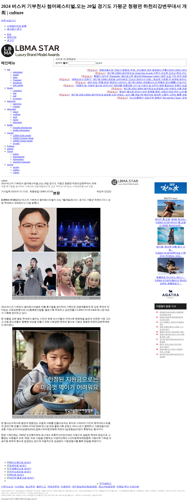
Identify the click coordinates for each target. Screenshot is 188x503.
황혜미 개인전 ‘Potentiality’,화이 (172, 332)
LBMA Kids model (22, 135)
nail (14, 96)
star (8, 69)
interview (11, 101)
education (11, 109)
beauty (10, 88)
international (18, 156)
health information (21, 130)
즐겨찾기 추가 (14, 29)
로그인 (10, 40)
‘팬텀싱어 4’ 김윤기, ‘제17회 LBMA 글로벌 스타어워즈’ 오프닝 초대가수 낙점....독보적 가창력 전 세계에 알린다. (123, 79)
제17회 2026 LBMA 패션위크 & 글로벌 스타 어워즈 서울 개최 (149, 88)
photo (15, 119)
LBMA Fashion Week (23, 138)
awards (16, 143)
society (10, 164)
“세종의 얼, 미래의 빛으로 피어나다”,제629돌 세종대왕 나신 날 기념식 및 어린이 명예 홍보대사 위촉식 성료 (125, 85)
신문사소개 (7, 486)
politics (16, 170)
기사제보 (19, 486)
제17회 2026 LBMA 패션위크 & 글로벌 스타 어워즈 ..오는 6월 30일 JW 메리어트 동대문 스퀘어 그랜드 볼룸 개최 (123, 94)
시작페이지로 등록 (16, 26)
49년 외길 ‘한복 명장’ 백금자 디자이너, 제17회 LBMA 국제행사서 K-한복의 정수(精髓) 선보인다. (131, 82)
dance (15, 112)
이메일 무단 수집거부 (128, 486)
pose (15, 117)
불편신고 (41, 486)
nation (16, 154)
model (16, 75)
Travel (10, 151)
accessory (17, 98)
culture (16, 172)
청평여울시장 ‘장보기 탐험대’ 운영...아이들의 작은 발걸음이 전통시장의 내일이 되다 (137, 70)
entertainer (18, 72)
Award (10, 133)
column (16, 106)
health (10, 125)
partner (10, 149)
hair (14, 93)
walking (16, 114)
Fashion (10, 146)
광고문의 (30, 486)
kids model (18, 85)
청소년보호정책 (107, 486)
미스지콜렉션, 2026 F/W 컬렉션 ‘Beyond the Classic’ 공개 (152, 98)
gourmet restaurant (21, 162)
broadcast (17, 82)
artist (15, 77)
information (18, 159)
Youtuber (17, 80)
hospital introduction (22, 127)
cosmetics (17, 90)
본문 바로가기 (8, 20)
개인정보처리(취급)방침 (84, 486)
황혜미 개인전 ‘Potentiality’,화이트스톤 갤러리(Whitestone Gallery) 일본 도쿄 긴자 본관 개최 (134, 76)
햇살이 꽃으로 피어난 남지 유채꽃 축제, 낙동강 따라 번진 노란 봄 (147, 91)
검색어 (61, 63)
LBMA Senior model (23, 141)
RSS (9, 34)
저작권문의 (53, 486)
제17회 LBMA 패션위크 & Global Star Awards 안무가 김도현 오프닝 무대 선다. (141, 73)
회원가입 (11, 37)
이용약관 (65, 486)
